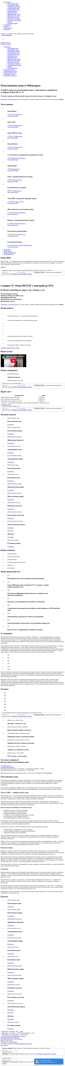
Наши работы (8, 28)
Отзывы (6, 26)
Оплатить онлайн (6, 44)
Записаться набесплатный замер (14, 115)
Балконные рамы (12, 11)
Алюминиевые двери (13, 9)
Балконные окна (12, 12)
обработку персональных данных (22, 274)
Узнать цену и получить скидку (10, 99)
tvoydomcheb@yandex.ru (8, 767)
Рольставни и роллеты (13, 18)
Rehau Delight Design (10, 252)
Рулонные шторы (12, 23)
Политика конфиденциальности (23, 1043)
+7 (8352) (6, 35)
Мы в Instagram (14, 1037)
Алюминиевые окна (13, 8)
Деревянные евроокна (13, 6)
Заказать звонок (5, 42)
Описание (14, 158)
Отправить (5, 1054)
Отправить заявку (39, 272)
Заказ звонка (4, 1045)
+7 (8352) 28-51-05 (6, 765)
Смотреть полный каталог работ (10, 348)
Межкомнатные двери (13, 14)
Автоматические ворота (14, 20)
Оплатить (5, 1062)
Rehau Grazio (8, 251)
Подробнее (10, 424)
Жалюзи (9, 21)
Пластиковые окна (12, 3)
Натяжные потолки (13, 17)
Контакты (7, 29)
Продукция (7, 2)
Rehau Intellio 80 (8, 254)
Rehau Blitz (7, 249)
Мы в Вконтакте (5, 1037)
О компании (7, 25)
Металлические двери (13, 15)
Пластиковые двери (13, 5)
